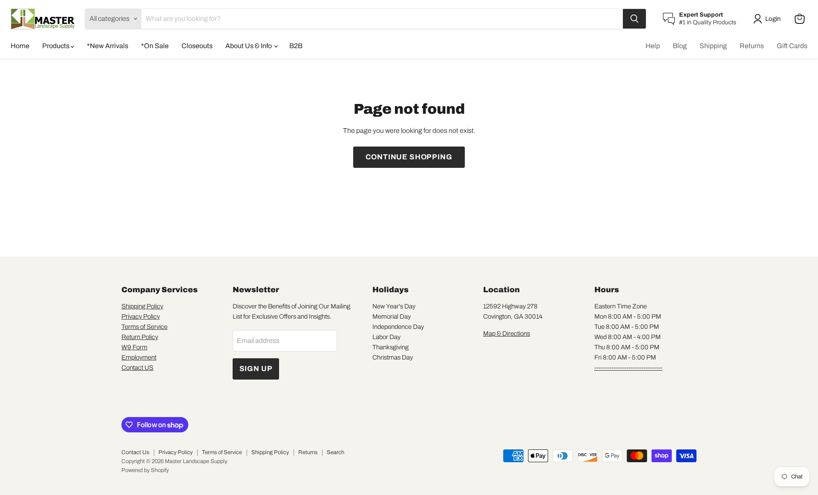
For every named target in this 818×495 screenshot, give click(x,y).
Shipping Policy (142, 306)
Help (652, 45)
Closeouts (197, 45)
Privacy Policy (140, 316)
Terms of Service (144, 326)
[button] (768, 19)
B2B (295, 45)
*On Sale (155, 45)
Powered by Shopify (145, 470)
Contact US (137, 367)
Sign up (256, 369)
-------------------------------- (628, 367)
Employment (138, 357)
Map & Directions (506, 333)
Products (56, 45)
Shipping (713, 45)
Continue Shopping (409, 157)
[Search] (634, 19)
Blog (680, 45)
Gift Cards (792, 45)
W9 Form (134, 347)
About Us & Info (249, 45)
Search (335, 452)
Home (20, 45)
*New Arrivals (107, 45)
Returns (752, 45)
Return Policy (139, 337)
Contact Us (135, 452)
